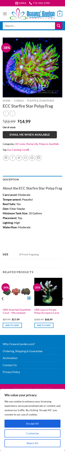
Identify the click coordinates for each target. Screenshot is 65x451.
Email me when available (30, 134)
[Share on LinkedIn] (39, 158)
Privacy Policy (11, 372)
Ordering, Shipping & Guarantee (22, 351)
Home (6, 100)
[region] (32, 420)
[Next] (62, 306)
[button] (5, 13)
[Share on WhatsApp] (6, 158)
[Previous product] (12, 113)
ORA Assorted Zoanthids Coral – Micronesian (17, 311)
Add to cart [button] (12, 325)
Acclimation (10, 358)
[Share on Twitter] (19, 158)
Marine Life (32, 144)
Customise (32, 433)
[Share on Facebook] (13, 158)
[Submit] (58, 25)
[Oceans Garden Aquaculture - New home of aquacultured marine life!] (32, 13)
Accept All (32, 423)
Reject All (32, 443)
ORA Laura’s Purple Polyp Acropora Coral (46, 311)
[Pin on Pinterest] (32, 158)
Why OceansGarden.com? (19, 344)
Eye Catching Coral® (18, 149)
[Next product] (6, 113)
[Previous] (3, 306)
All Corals (20, 144)
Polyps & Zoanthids (40, 100)
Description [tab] (11, 179)
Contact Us (10, 365)
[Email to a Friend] (26, 158)
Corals (19, 100)
